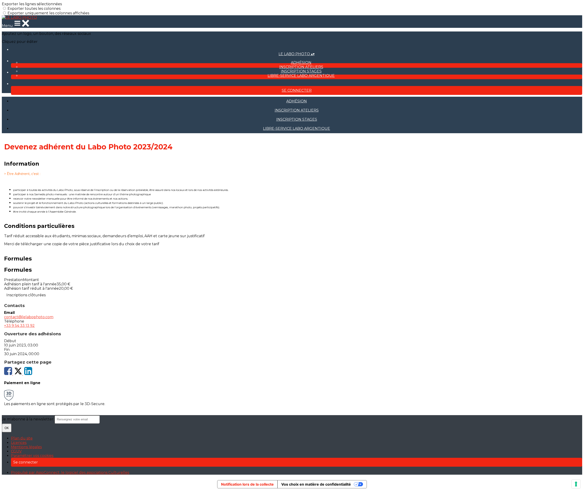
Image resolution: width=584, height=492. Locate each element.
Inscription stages (301, 71)
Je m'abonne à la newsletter (28, 419)
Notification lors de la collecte (247, 484)
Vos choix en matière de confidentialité (316, 484)
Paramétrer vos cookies (32, 455)
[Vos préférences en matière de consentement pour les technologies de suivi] (576, 484)
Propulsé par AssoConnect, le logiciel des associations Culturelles (70, 472)
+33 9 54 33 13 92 (19, 325)
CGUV (16, 451)
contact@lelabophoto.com (28, 317)
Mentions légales (26, 447)
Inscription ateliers (301, 67)
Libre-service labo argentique (301, 75)
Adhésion (301, 62)
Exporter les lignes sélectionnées (32, 4)
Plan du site (22, 438)
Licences (18, 442)
